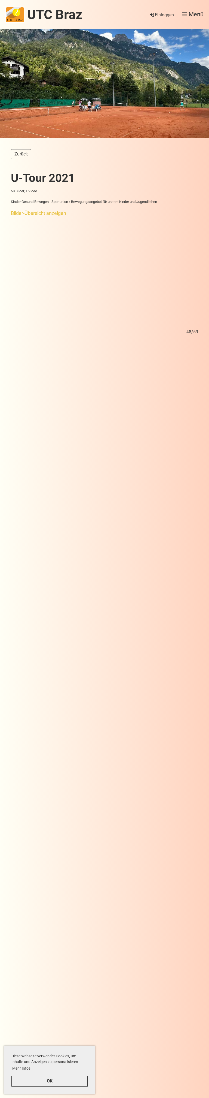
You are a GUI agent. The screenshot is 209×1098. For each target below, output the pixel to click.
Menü (195, 14)
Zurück (21, 154)
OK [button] (50, 1081)
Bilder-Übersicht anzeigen (38, 213)
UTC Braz (54, 14)
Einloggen (164, 14)
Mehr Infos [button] (21, 1068)
